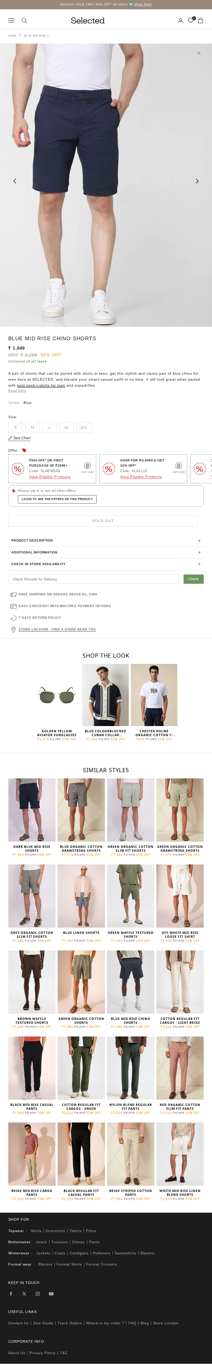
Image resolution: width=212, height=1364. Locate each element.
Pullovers (101, 1253)
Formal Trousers (101, 1264)
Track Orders (70, 1323)
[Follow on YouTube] (51, 1293)
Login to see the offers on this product (57, 499)
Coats (60, 1253)
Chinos (78, 1242)
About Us (16, 1353)
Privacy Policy (42, 1353)
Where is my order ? (105, 1323)
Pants (94, 1242)
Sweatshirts (125, 1253)
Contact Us (18, 1323)
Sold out (103, 521)
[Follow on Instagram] (37, 1293)
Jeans (41, 1242)
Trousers (59, 1242)
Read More (17, 391)
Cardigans (79, 1253)
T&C (64, 1353)
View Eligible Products (50, 477)
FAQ (132, 1323)
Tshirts (76, 1231)
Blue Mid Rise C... (38, 35)
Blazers (147, 1253)
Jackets (43, 1253)
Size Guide (43, 1323)
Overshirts (55, 1231)
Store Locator (166, 1323)
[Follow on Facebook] (10, 1293)
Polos (91, 1231)
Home (12, 35)
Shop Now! (143, 4)
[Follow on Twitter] (24, 1293)
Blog (145, 1323)
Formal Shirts (69, 1264)
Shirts (36, 1231)
